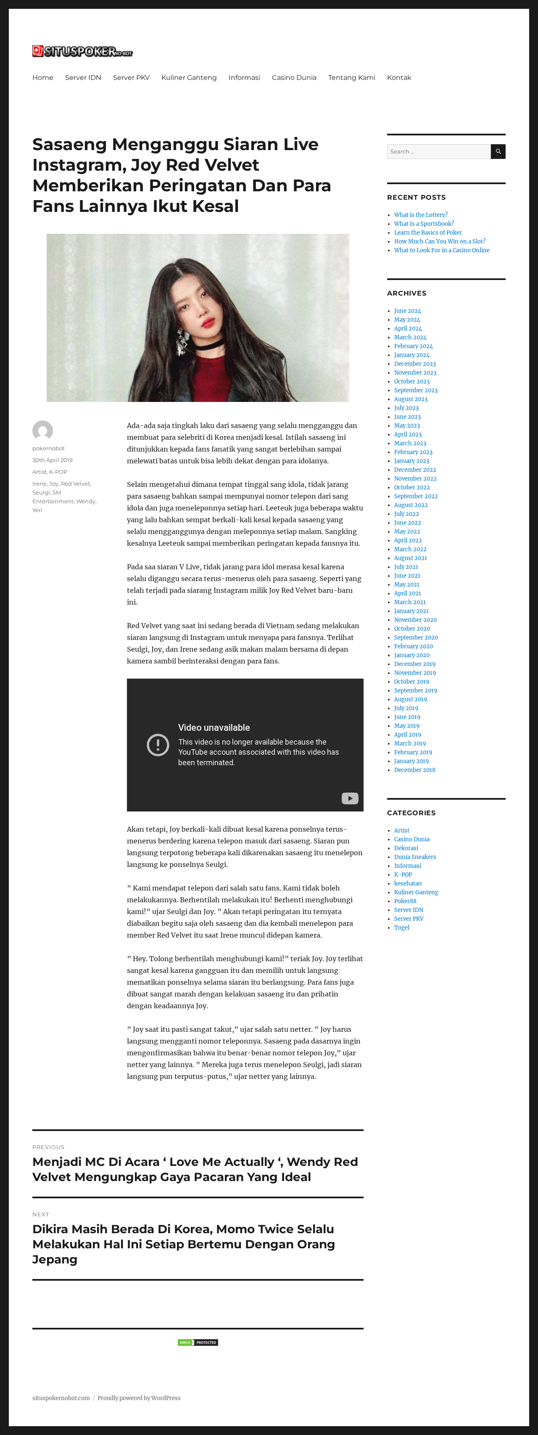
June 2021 (407, 575)
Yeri (37, 510)
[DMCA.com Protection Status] (198, 1342)
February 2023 (413, 452)
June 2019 (407, 717)
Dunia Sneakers (415, 857)
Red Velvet (75, 483)
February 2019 (413, 752)
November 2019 (415, 673)
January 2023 (411, 461)
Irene (39, 483)
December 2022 (415, 469)
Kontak (399, 78)
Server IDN (83, 78)
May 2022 (407, 531)
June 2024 (407, 310)
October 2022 (412, 487)
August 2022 (411, 505)
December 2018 (414, 770)
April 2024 (408, 328)
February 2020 (413, 646)
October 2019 (412, 681)
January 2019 (411, 761)
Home (42, 78)
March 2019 (410, 743)
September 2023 (416, 390)
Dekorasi (406, 848)
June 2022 (407, 522)
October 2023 (412, 381)
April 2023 (408, 434)
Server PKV (131, 78)
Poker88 (405, 901)
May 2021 (406, 584)
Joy (53, 483)
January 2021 (411, 611)
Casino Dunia (294, 78)
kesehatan (408, 883)
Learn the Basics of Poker (428, 232)
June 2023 (407, 416)
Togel (401, 927)
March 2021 (410, 602)
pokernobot (48, 448)
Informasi (244, 78)
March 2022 (410, 549)
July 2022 (406, 514)
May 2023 (407, 425)
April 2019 (408, 734)
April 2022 (408, 540)
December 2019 (415, 664)
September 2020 (416, 637)
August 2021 (410, 558)
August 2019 (410, 699)
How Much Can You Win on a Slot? (439, 241)
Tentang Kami (351, 78)
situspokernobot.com (61, 1398)
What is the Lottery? (421, 215)
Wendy (85, 501)
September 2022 (416, 496)
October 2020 (412, 628)
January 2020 (412, 655)
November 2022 (415, 478)
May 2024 (407, 319)
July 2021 (406, 567)
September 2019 (416, 690)
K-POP (58, 471)
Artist (39, 471)
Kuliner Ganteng (189, 78)
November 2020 (415, 620)
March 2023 (410, 443)
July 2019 (406, 708)
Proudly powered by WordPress (139, 1398)
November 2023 (415, 372)
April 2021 (407, 593)
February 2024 (413, 346)
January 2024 (412, 355)
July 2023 (406, 408)
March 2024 (410, 337)
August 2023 (410, 399)
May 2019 (407, 725)
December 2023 (415, 363)
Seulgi (41, 492)
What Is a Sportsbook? (424, 223)
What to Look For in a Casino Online (442, 250)
